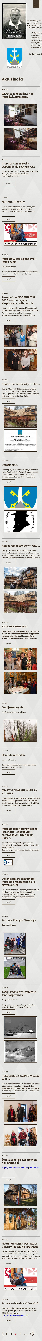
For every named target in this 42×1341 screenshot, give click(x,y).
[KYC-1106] (20, 731)
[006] (20, 1051)
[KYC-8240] (20, 115)
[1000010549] (20, 659)
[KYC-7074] (20, 1111)
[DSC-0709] (15, 968)
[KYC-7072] (20, 1135)
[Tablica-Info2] (20, 440)
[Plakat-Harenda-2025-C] (20, 234)
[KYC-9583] (20, 578)
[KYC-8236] (20, 139)
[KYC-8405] (20, 360)
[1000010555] (20, 683)
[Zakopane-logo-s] (20, 497)
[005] (20, 1027)
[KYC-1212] (20, 1219)
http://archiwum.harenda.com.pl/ (15, 1315)
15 (30, 1333)
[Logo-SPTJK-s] (20, 521)
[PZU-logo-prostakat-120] (8, 862)
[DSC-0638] (15, 944)
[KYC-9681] (20, 1195)
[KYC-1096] (20, 416)
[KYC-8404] (20, 336)
